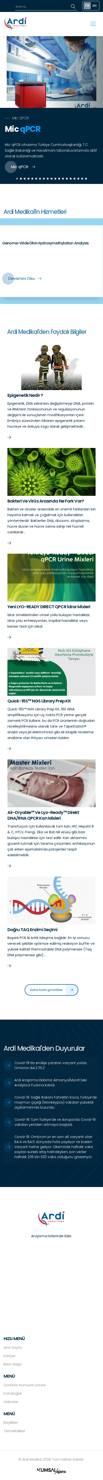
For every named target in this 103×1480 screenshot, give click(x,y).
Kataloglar (13, 1393)
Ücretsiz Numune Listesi (25, 1384)
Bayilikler (11, 1422)
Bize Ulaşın (13, 1364)
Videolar (11, 1401)
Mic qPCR (19, 167)
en (94, 5)
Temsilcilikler (14, 1430)
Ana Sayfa (13, 1347)
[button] (17, 179)
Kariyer (10, 1355)
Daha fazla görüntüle (46, 990)
